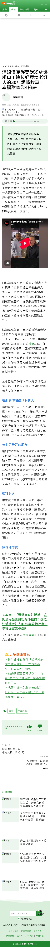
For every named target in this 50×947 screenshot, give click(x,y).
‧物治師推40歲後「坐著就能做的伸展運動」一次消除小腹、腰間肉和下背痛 (24, 664)
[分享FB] (6, 15)
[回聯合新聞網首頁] (4, 4)
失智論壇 (24, 9)
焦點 (4, 9)
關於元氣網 (13, 931)
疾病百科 (10, 936)
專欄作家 (40, 936)
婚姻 (31, 344)
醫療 (36, 9)
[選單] (46, 3)
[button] (46, 9)
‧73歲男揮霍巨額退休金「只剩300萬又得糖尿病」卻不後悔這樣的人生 (25, 678)
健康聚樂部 (26, 931)
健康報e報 (26, 918)
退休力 (20, 936)
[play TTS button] (14, 121)
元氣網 (10, 66)
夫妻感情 (22, 711)
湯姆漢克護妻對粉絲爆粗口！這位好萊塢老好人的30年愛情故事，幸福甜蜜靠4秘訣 (25, 621)
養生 (13, 9)
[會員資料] (42, 3)
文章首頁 (29, 936)
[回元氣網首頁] (11, 3)
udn (4, 66)
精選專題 (37, 931)
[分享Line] (18, 15)
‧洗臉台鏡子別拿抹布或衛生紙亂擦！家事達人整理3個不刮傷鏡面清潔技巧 (24, 692)
